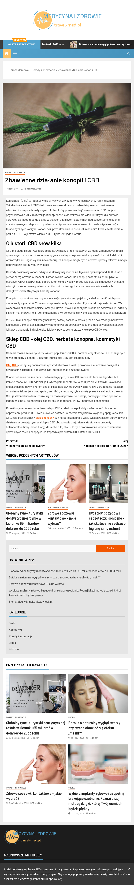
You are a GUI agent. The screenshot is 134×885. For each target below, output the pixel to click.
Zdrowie (14, 649)
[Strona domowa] (7, 53)
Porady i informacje (15, 173)
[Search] (128, 53)
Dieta (12, 623)
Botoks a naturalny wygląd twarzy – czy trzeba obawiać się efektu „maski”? (55, 577)
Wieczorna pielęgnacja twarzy (25, 443)
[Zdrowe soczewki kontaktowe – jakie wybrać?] (67, 483)
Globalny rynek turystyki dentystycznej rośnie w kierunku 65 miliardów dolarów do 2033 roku (65, 571)
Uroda (12, 642)
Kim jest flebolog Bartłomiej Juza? (106, 443)
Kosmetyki (15, 629)
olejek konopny (45, 417)
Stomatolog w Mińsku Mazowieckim (31, 601)
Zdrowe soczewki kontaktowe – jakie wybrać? (62, 518)
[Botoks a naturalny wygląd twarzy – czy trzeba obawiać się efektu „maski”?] (98, 693)
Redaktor (13, 189)
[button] (14, 53)
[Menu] (14, 53)
